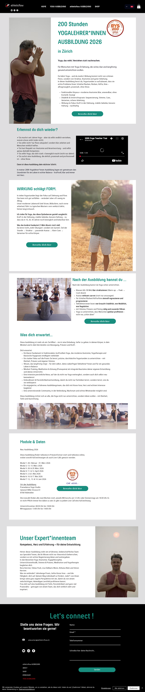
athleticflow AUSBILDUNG (31, 664)
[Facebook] (17, 10)
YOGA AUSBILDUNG (29, 679)
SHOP (25, 672)
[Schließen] (142, 688)
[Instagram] (14, 10)
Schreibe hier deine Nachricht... (82, 651)
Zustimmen (134, 688)
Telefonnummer (76, 641)
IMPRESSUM (27, 675)
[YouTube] (12, 10)
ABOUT (25, 668)
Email (72, 632)
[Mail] (23, 639)
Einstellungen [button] (106, 688)
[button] (139, 6)
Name (72, 625)
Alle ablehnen (119, 688)
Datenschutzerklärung (27, 689)
